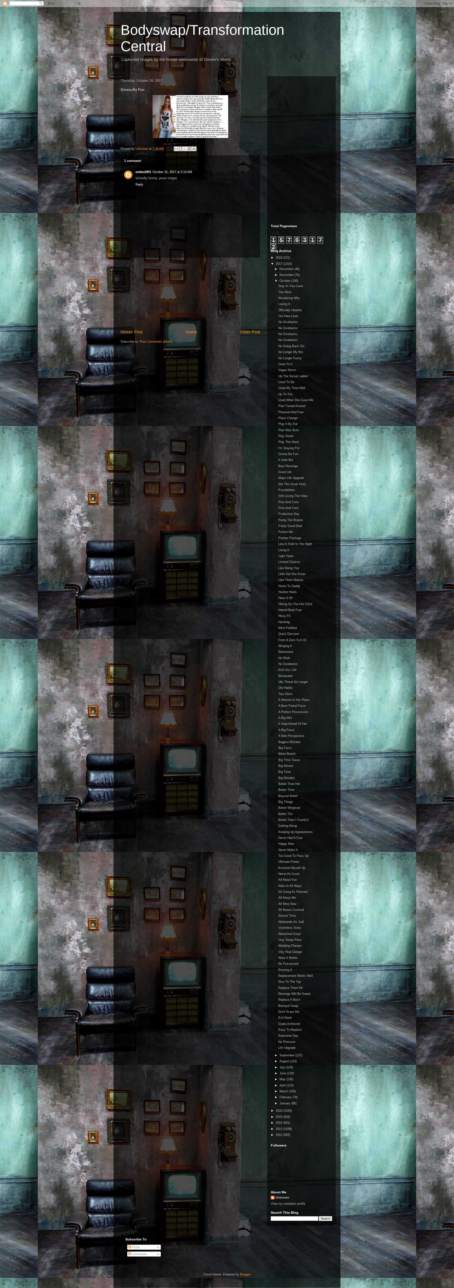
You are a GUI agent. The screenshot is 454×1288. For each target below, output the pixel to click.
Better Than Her (289, 784)
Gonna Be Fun (288, 454)
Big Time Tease (289, 760)
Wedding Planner (289, 945)
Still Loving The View (292, 496)
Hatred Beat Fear (290, 610)
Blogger (245, 1274)
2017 (279, 264)
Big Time (284, 772)
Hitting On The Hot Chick (295, 604)
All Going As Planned (292, 892)
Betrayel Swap (288, 1006)
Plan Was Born (288, 430)
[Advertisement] (190, 293)
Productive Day (288, 514)
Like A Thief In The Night (295, 544)
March (284, 1091)
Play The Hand (288, 442)
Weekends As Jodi (291, 922)
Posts (135, 1247)
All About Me (287, 897)
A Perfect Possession (293, 712)
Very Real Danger (290, 952)
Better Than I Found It (293, 820)
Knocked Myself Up (291, 868)
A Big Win (285, 718)
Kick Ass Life (287, 670)
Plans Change (287, 418)
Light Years (286, 556)
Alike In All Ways (290, 886)
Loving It (284, 304)
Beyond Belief (287, 796)
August (284, 1061)
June (283, 1073)
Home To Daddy (289, 586)
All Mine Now (287, 904)
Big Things (285, 802)
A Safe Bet (285, 460)
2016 (279, 1110)
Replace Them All (290, 988)
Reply (139, 184)
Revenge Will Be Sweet (294, 994)
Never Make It (288, 850)
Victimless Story (289, 927)
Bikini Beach (287, 754)
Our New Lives (288, 316)
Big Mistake (286, 778)
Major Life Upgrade (291, 478)
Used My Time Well (291, 388)
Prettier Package (289, 538)
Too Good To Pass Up (293, 856)
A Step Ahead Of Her (292, 724)
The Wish (284, 292)
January (285, 1103)
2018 (279, 257)
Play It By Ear (288, 424)
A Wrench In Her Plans (294, 700)
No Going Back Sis (291, 346)
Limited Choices (289, 562)
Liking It (283, 550)
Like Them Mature (290, 580)
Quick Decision (288, 634)
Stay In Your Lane (290, 286)
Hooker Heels (287, 592)
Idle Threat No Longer (293, 682)
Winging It (285, 646)
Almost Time (287, 915)
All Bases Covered (291, 910)
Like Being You (288, 568)
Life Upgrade (287, 1047)
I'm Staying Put (288, 448)
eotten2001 (143, 172)
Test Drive (285, 694)
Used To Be (286, 382)
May (282, 1079)
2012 (279, 1135)
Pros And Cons (288, 502)
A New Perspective (291, 736)
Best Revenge (288, 466)
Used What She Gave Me (295, 400)
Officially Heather (290, 310)
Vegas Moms (287, 370)
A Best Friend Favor (292, 706)
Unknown (282, 1197)
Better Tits (285, 814)
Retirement (285, 652)
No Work (284, 658)
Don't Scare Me (288, 1012)
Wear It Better (287, 958)
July (282, 1067)
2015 (279, 1117)
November (286, 275)
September (287, 1055)
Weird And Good (289, 934)
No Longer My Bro (290, 352)
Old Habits (285, 688)
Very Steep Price (289, 940)
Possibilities (286, 490)
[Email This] (176, 148)
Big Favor (285, 748)
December (286, 269)
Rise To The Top (289, 981)
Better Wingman (289, 808)
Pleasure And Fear (291, 412)
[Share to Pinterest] (194, 148)
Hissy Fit (284, 616)
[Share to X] (185, 148)
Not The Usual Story (292, 484)
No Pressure (286, 1042)
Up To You (285, 394)
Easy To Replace (290, 1029)
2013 (279, 1129)
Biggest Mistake (289, 742)
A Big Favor (286, 730)
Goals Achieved (289, 1024)
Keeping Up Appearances (295, 832)
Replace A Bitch (289, 999)
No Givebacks (288, 322)
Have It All (285, 598)
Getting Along (287, 826)
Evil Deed (285, 1017)
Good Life (285, 472)
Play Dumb (285, 436)
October (285, 281)
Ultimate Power (288, 861)
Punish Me (285, 532)
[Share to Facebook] (189, 148)
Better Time (286, 790)
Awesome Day (288, 1035)
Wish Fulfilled (287, 628)
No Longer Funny (290, 358)
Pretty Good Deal (290, 526)
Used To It (285, 364)
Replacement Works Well (295, 976)
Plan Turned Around (291, 406)
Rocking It (285, 970)
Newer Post (132, 332)
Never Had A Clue (290, 838)
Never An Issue (288, 874)
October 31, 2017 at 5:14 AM (172, 172)
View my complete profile (288, 1203)
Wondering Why (289, 298)
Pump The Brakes (290, 520)
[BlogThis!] (180, 148)
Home (191, 332)
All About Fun (287, 879)
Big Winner (285, 766)
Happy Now (286, 843)
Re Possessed (288, 963)
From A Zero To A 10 (292, 640)
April (283, 1085)
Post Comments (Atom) (156, 341)
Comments (139, 1254)
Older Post (250, 332)
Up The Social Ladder (293, 376)
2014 (279, 1122)
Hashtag (284, 622)
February (285, 1097)
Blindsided (285, 676)
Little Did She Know (291, 574)
